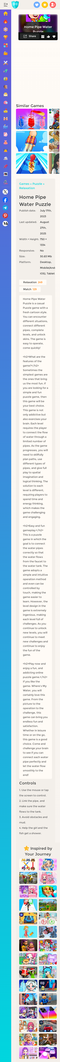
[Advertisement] (30, 71)
